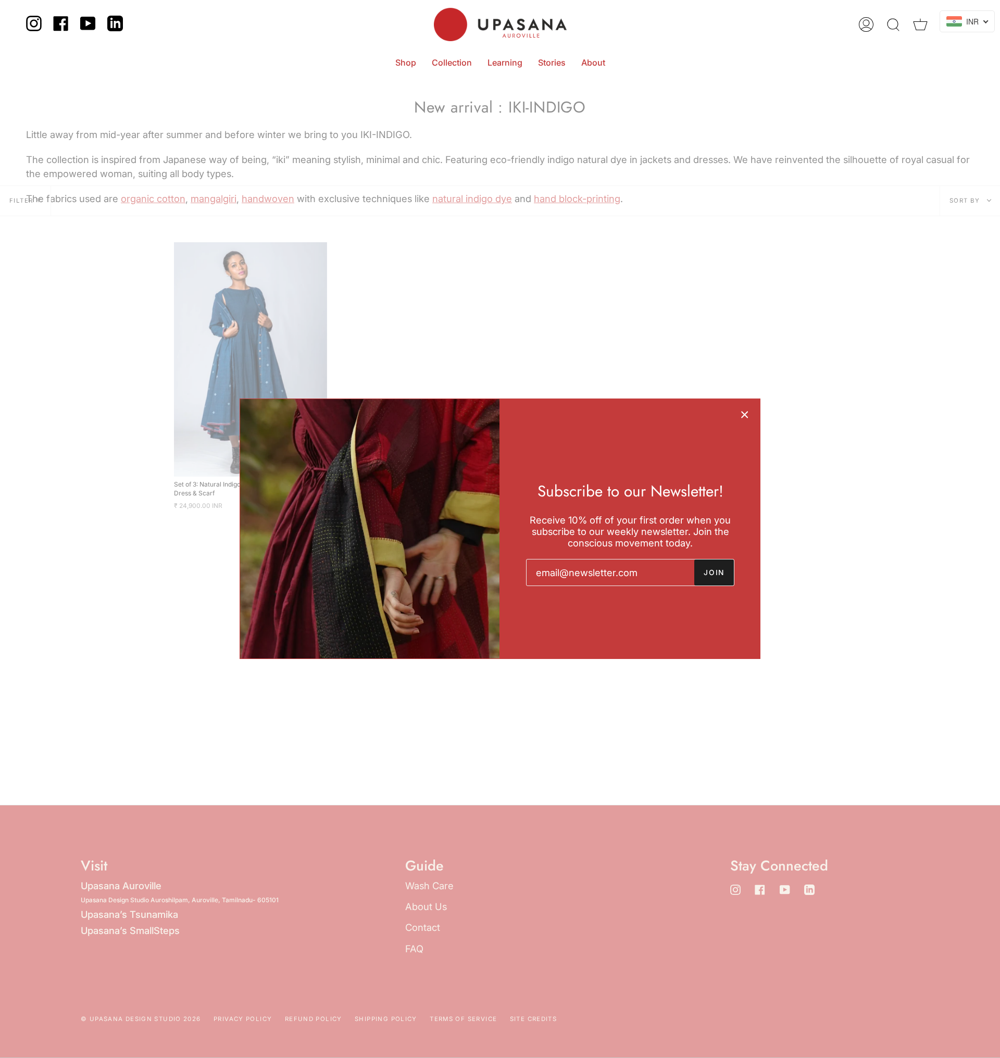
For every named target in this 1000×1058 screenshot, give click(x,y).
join (714, 572)
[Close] (745, 414)
